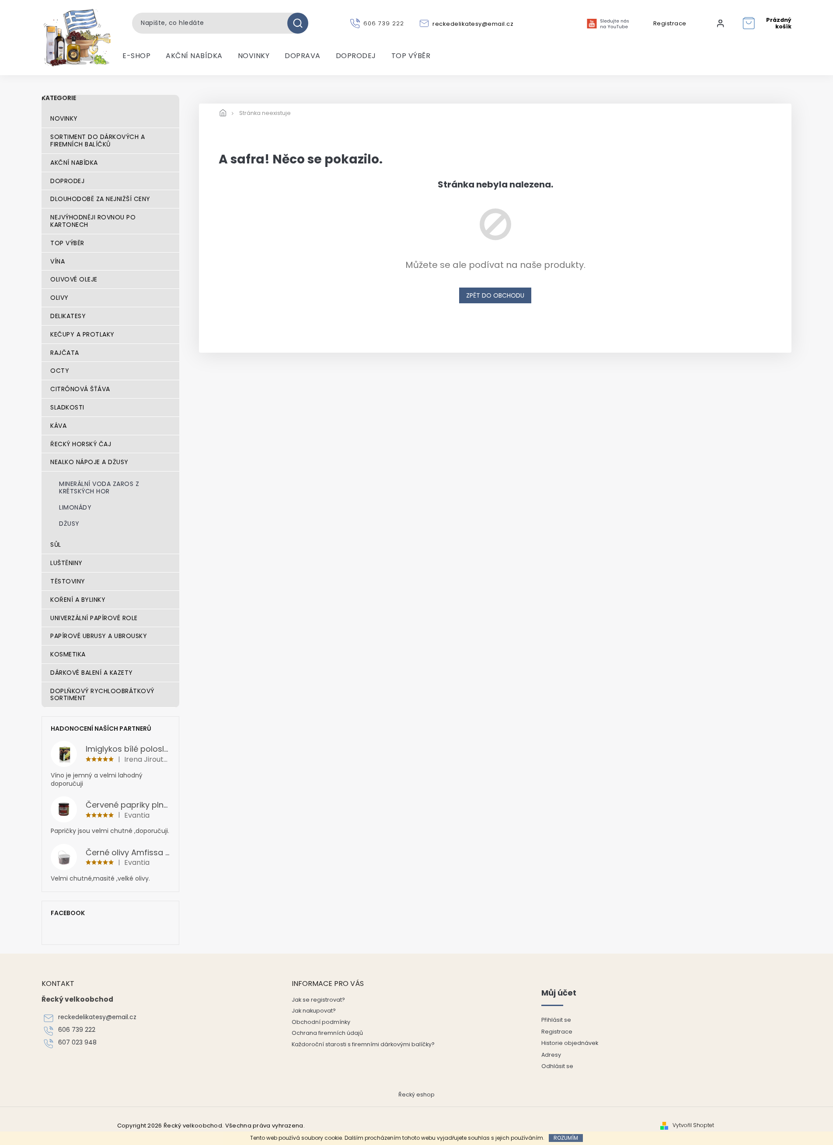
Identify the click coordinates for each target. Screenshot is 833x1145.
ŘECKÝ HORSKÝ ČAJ (80, 444)
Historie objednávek (569, 1043)
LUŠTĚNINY (66, 563)
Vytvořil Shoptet (693, 1125)
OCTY (59, 370)
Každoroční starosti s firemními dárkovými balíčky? (363, 1044)
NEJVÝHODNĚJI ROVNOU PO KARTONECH (93, 221)
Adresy (551, 1054)
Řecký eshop (416, 1094)
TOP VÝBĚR (67, 243)
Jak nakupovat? (314, 1010)
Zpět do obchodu (495, 295)
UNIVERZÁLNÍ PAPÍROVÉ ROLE (94, 618)
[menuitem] (136, 55)
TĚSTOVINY (67, 581)
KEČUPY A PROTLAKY (82, 334)
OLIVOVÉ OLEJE (74, 279)
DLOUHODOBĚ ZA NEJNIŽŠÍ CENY (100, 198)
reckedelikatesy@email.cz (97, 1017)
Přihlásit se (556, 1020)
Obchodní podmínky (321, 1022)
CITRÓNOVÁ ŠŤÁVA (80, 389)
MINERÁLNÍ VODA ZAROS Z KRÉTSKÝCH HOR (99, 487)
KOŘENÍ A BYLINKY (77, 599)
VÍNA (57, 261)
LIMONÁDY (75, 507)
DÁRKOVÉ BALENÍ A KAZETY (91, 672)
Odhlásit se (557, 1066)
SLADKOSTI (67, 407)
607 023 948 (77, 1042)
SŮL (55, 544)
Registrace (670, 24)
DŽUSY (69, 523)
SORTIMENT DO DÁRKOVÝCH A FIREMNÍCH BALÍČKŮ (97, 140)
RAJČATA (64, 352)
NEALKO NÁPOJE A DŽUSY (89, 462)
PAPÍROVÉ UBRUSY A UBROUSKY (98, 635)
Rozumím (566, 1138)
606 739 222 (76, 1030)
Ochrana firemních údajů (327, 1033)
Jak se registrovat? (318, 999)
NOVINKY (64, 118)
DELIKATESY (68, 316)
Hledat (301, 23)
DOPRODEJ (67, 181)
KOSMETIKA (68, 654)
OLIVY (59, 297)
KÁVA (58, 425)
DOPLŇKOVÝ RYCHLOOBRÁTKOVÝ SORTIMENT (102, 695)
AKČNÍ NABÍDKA (74, 162)
